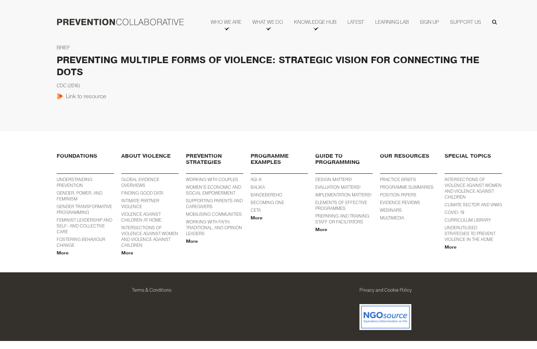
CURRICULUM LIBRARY (468, 220)
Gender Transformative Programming (84, 209)
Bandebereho (266, 194)
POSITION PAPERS (398, 194)
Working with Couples (212, 179)
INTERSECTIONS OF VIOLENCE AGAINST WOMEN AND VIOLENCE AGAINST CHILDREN (473, 188)
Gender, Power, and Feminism (79, 196)
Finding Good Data (142, 193)
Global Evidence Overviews (140, 182)
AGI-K (256, 179)
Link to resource (86, 96)
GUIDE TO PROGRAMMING (337, 159)
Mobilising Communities (214, 214)
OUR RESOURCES (404, 156)
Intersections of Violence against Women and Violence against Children (149, 236)
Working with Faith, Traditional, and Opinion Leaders (214, 227)
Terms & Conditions (151, 290)
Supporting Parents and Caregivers (214, 203)
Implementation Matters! (343, 194)
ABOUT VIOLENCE (146, 156)
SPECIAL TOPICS (468, 156)
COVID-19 (454, 212)
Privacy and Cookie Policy (385, 290)
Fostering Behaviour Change (81, 242)
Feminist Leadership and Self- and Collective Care (84, 225)
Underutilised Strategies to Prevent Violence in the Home (470, 233)
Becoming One (267, 202)
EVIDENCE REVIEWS (400, 202)
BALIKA (258, 187)
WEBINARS (391, 210)
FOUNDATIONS (77, 156)
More (63, 253)
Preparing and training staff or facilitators (342, 219)
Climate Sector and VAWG (473, 204)
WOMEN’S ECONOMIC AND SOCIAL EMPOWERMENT (213, 190)
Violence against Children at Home (141, 217)
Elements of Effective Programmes (341, 205)
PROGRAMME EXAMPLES (270, 159)
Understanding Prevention (74, 182)
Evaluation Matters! (338, 187)
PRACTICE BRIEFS (398, 179)
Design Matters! (333, 179)
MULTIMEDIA (392, 217)
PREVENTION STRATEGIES (204, 159)
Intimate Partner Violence (140, 203)
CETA (256, 210)
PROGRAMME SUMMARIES (407, 187)
